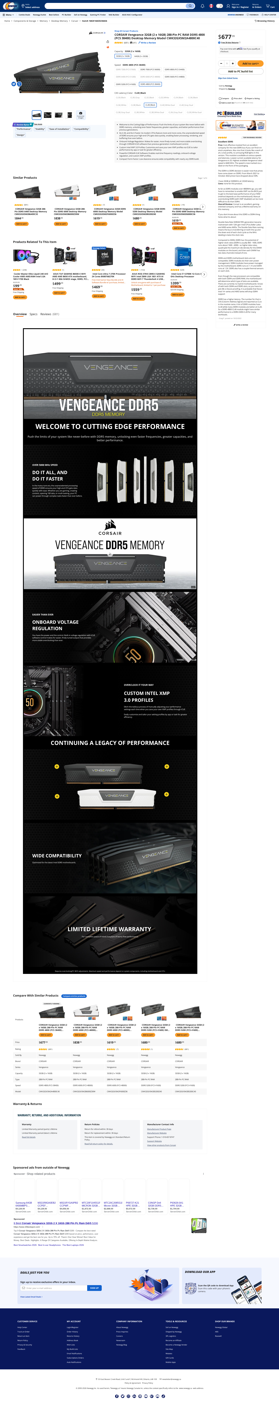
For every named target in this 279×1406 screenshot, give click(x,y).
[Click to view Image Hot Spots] (14, 84)
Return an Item (23, 1336)
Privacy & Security (24, 1345)
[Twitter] (122, 1396)
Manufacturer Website (157, 1133)
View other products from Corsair (161, 1145)
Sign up (94, 1288)
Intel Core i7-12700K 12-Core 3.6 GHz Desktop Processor (187, 275)
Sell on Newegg (172, 1327)
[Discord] (157, 1396)
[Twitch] (151, 1396)
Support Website (154, 1141)
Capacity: (128, 51)
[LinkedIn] (134, 1396)
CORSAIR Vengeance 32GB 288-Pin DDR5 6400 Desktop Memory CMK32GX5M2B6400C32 (31, 211)
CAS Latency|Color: (130, 93)
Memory (44, 20)
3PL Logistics (171, 1336)
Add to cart (250, 63)
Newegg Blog (121, 1345)
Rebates (169, 1353)
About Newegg (122, 1327)
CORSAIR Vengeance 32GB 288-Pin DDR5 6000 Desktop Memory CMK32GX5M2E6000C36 (188, 211)
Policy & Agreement (133, 1383)
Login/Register (72, 1327)
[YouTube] (145, 1396)
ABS (216, 1331)
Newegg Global (221, 1327)
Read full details (28, 1137)
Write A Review (241, 325)
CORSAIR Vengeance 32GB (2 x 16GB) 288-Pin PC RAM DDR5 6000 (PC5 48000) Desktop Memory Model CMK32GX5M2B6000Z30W (87, 1027)
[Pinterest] (140, 1396)
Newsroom (120, 1340)
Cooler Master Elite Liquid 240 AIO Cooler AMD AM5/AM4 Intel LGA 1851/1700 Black (30, 276)
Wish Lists (71, 1345)
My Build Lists (72, 1349)
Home (7, 20)
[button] (31, 6)
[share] (107, 41)
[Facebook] (117, 1396)
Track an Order (23, 1331)
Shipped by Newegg (174, 1331)
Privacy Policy (147, 1383)
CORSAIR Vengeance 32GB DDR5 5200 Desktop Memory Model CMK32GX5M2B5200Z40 (149, 211)
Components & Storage (25, 20)
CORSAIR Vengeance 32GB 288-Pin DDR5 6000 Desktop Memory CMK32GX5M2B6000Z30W (70, 211)
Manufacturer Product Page (159, 1129)
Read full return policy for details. (99, 1143)
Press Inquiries (122, 1331)
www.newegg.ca (185, 1388)
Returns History (73, 1336)
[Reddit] (108, 47)
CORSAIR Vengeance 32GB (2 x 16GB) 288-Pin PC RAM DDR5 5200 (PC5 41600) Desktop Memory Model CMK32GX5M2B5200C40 (189, 1027)
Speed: (130, 64)
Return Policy (22, 1340)
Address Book (72, 1340)
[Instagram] (128, 1396)
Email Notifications (74, 1353)
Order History (72, 1331)
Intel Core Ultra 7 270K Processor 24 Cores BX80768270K (109, 275)
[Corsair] (97, 33)
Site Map (169, 1349)
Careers (119, 1336)
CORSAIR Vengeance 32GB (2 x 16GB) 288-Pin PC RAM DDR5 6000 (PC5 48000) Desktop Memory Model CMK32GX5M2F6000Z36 (121, 1027)
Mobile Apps (171, 1362)
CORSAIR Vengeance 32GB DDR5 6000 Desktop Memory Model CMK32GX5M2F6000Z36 (109, 211)
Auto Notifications (74, 1362)
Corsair (74, 20)
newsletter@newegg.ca (171, 1379)
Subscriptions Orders (75, 1358)
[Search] (190, 5)
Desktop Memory (59, 20)
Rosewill (218, 1336)
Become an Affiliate (173, 1340)
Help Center (22, 1327)
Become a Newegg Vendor (176, 1345)
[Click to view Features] (20, 84)
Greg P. (222, 318)
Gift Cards (170, 1358)
